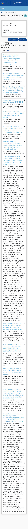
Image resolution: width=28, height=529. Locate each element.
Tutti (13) (22, 40)
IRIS (2, 12)
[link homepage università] (18, 3)
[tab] (4, 50)
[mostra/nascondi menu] (26, 3)
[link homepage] (5, 3)
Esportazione (13, 40)
